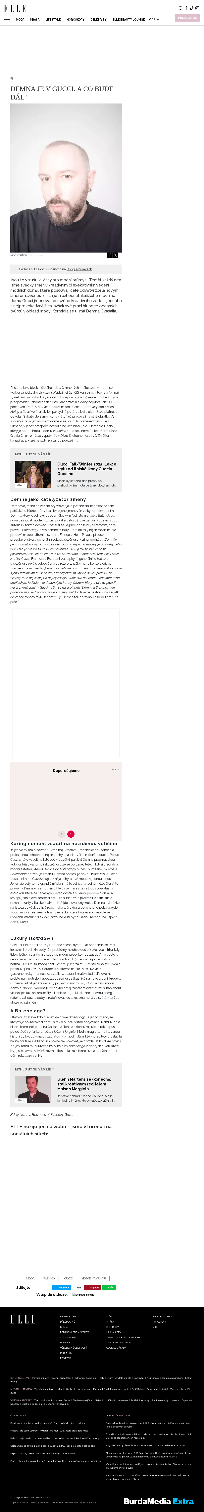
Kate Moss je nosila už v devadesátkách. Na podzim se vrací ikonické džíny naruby (55, 1438)
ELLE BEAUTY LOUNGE (129, 19)
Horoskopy (75, 19)
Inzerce (65, 1342)
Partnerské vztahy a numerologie (111, 1389)
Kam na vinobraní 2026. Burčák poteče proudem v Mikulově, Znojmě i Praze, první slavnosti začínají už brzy (148, 1477)
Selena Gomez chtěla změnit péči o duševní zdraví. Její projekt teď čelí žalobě (52, 1445)
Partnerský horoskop (85, 1378)
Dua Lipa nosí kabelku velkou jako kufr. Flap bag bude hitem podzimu (48, 1423)
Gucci (68, 1278)
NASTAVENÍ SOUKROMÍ (119, 1342)
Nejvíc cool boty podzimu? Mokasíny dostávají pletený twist (42, 1453)
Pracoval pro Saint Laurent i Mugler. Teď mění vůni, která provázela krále (49, 1430)
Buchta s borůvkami (32, 1404)
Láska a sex (113, 1332)
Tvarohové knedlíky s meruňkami (52, 1400)
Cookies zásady (116, 1347)
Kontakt (65, 1327)
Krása (34, 19)
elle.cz (21, 485)
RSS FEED (65, 1358)
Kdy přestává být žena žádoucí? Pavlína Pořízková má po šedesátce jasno (145, 1445)
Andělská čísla (123, 1378)
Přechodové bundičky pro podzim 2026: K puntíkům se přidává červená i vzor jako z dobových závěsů (148, 1425)
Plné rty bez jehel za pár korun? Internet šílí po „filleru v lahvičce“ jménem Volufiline (55, 1461)
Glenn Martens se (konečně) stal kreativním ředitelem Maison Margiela (84, 1084)
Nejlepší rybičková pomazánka (111, 1400)
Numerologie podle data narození (165, 1378)
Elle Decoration (162, 1316)
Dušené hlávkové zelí (57, 1404)
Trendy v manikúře (44, 1389)
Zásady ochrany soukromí (123, 1337)
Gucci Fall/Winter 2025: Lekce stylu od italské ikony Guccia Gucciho (86, 469)
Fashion (49, 1278)
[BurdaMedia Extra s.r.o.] (159, 1501)
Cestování (139, 1378)
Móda (20, 19)
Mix (154, 1327)
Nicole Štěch (18, 255)
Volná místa (68, 1337)
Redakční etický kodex (74, 1332)
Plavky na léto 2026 (157, 1389)
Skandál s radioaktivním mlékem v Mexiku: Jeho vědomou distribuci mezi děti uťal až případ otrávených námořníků (148, 1436)
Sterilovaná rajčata (82, 1400)
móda (30, 1278)
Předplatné (67, 1321)
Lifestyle (53, 19)
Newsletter (68, 1316)
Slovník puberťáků (61, 1378)
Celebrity (98, 19)
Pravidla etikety (40, 1378)
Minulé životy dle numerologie (74, 1389)
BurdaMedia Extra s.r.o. (39, 1497)
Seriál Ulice (138, 1389)
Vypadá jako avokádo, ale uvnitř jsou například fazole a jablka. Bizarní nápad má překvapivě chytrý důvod (148, 1466)
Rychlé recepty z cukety (165, 1400)
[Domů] (22, 1319)
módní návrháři (93, 1278)
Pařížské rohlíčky (140, 1400)
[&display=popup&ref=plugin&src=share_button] (110, 255)
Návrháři (38, 78)
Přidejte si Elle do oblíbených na (55, 269)
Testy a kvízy (105, 1378)
